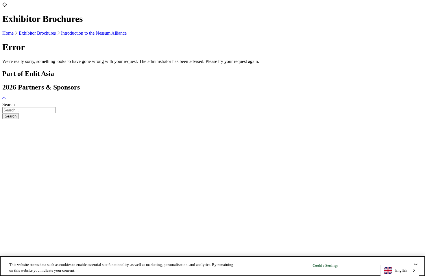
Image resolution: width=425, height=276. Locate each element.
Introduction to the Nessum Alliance (94, 33)
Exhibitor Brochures (37, 33)
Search (10, 116)
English (401, 270)
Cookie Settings (325, 265)
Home (8, 33)
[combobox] (399, 270)
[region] (212, 266)
